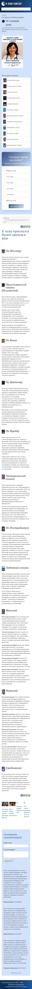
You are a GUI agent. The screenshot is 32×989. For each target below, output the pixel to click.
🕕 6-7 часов (9, 188)
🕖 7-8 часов (9, 194)
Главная (6, 218)
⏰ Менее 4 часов (11, 170)
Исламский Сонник (14, 86)
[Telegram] (27, 227)
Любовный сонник (13, 127)
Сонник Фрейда (12, 104)
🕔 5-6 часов (9, 182)
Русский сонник (12, 110)
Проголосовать (16, 206)
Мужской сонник (12, 139)
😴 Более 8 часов (11, 200)
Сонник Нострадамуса (14, 121)
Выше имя (8, 843)
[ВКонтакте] (22, 227)
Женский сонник (12, 133)
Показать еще (16, 973)
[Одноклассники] (24, 227)
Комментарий (9, 850)
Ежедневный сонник (14, 145)
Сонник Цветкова (13, 98)
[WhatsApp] (29, 227)
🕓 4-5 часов (9, 176)
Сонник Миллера (13, 80)
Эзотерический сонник (14, 115)
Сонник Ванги (12, 92)
